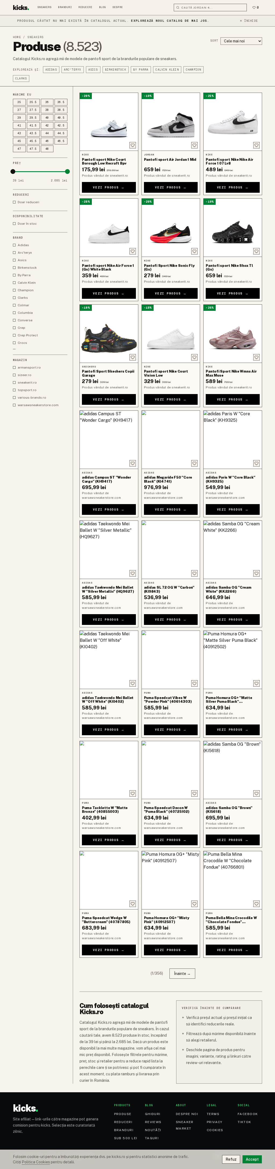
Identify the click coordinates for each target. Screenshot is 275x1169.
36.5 (61, 102)
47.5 (33, 149)
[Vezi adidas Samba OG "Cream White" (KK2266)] (233, 550)
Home (17, 37)
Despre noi (187, 1114)
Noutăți (153, 1130)
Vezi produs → (109, 187)
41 (19, 125)
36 (47, 102)
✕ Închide (249, 21)
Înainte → (182, 973)
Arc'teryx (72, 69)
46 (47, 141)
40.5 (61, 117)
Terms (213, 1114)
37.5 (33, 110)
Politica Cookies (36, 1162)
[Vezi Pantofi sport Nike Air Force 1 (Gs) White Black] (109, 228)
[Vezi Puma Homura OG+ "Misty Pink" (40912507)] (171, 880)
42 (47, 125)
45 (19, 141)
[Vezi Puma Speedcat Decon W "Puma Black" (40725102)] (171, 770)
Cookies (215, 1130)
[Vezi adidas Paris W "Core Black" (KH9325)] (233, 440)
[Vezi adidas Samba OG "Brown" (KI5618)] (233, 770)
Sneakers (45, 7)
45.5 (33, 141)
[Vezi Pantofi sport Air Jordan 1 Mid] (171, 122)
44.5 (61, 133)
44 (47, 133)
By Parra (141, 69)
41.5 (33, 125)
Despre (118, 7)
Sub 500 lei (126, 1138)
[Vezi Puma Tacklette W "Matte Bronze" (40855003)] (109, 770)
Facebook (248, 1114)
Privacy (215, 1122)
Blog (102, 7)
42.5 (61, 125)
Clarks (21, 78)
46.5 (61, 141)
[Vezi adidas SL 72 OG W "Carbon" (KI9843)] (171, 550)
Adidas (51, 69)
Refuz (231, 1159)
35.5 (33, 102)
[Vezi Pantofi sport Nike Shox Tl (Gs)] (233, 228)
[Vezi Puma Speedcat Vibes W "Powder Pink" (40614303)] (171, 660)
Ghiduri (153, 1114)
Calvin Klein (167, 69)
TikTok (244, 1122)
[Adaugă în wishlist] (132, 145)
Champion (193, 69)
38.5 (61, 110)
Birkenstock (115, 69)
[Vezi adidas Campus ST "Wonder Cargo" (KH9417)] (109, 440)
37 (19, 110)
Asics (93, 69)
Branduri (65, 7)
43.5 (33, 133)
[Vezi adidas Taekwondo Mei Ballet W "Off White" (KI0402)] (109, 660)
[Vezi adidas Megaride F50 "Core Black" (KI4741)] (171, 440)
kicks (21, 7)
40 (47, 117)
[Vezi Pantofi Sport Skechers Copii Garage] (109, 334)
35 (19, 102)
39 (19, 117)
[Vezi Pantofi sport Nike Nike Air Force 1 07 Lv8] (233, 122)
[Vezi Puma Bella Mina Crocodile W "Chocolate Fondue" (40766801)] (233, 880)
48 (47, 149)
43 (19, 133)
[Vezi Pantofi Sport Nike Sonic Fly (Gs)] (171, 228)
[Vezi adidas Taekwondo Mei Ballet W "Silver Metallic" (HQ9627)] (109, 550)
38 (47, 110)
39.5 (33, 117)
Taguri (152, 1138)
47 (19, 149)
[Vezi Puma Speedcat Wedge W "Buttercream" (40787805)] (109, 880)
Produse (123, 1114)
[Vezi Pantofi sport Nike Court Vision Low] (171, 334)
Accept (252, 1159)
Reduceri (85, 7)
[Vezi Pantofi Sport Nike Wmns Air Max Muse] (233, 334)
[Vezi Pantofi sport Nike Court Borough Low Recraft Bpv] (109, 122)
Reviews (153, 1122)
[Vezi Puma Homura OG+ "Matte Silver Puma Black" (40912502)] (233, 660)
